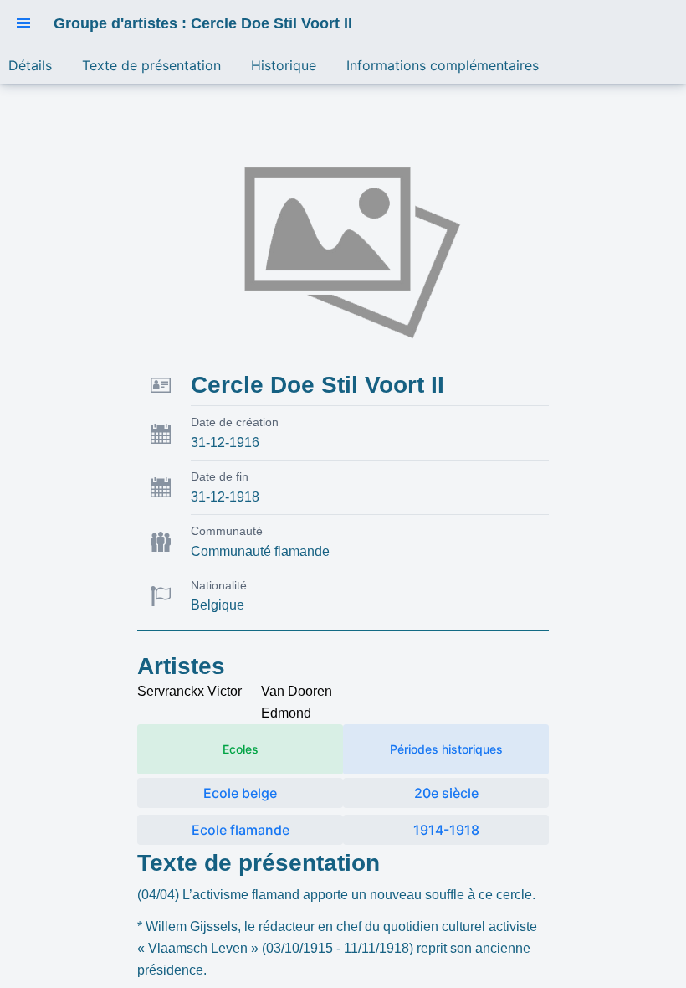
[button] (23, 23)
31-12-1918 (225, 497)
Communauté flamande (260, 551)
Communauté (227, 531)
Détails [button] (30, 65)
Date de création (235, 422)
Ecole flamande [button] (240, 829)
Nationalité (219, 585)
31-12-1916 (225, 442)
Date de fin (219, 476)
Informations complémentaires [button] (442, 65)
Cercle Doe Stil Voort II (317, 385)
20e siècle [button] (446, 793)
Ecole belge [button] (240, 793)
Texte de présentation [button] (151, 65)
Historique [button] (283, 65)
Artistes (181, 666)
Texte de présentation (258, 863)
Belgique (217, 605)
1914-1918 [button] (446, 829)
